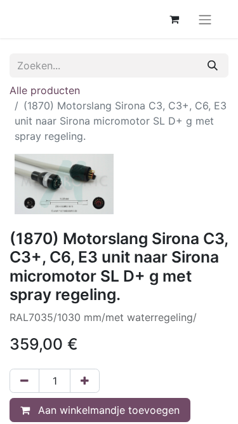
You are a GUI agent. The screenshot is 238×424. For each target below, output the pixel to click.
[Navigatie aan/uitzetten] (205, 19)
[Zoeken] (212, 65)
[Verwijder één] (24, 381)
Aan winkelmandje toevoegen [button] (107, 410)
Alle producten (45, 90)
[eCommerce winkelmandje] (174, 19)
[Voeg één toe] (85, 381)
